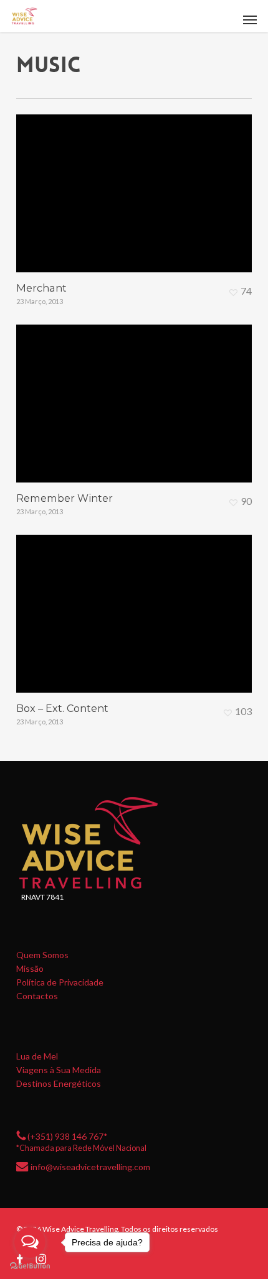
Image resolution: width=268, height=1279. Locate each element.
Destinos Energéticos (58, 1083)
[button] (250, 19)
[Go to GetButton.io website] (30, 1266)
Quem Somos (42, 955)
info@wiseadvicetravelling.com (90, 1166)
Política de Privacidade (59, 982)
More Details (137, 184)
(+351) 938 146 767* (67, 1136)
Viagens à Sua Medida (58, 1070)
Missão (30, 968)
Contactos (37, 996)
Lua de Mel (37, 1056)
